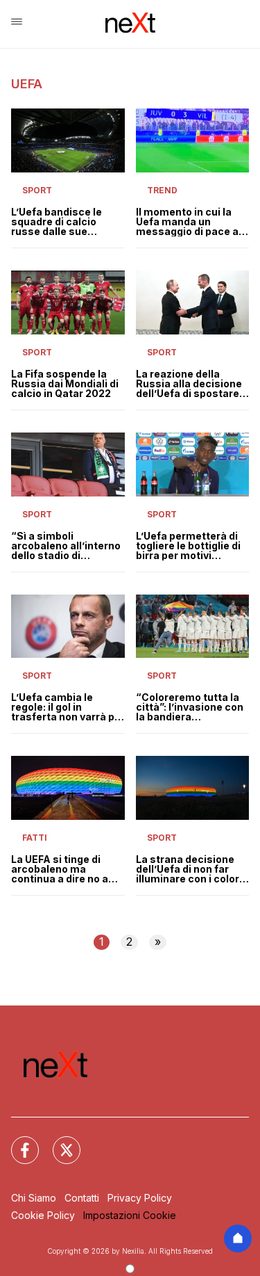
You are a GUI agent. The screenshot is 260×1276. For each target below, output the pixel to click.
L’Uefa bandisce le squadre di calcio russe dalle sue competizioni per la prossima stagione (58, 221)
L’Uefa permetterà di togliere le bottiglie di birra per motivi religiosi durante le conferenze (188, 545)
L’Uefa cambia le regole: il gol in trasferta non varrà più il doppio (67, 707)
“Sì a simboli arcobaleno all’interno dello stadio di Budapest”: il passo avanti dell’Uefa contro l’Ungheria (67, 545)
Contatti (81, 1198)
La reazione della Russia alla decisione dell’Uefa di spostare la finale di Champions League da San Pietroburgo (191, 383)
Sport (37, 190)
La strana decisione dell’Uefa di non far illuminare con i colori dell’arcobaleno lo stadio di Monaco (189, 869)
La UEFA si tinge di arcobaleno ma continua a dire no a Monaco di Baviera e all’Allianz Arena (61, 869)
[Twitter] (58, 1141)
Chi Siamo (33, 1198)
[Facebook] (16, 1141)
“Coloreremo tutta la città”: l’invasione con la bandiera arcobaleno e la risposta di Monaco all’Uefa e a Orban (189, 707)
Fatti (34, 837)
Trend (162, 190)
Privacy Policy (139, 1198)
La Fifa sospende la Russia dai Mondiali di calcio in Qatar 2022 (65, 383)
